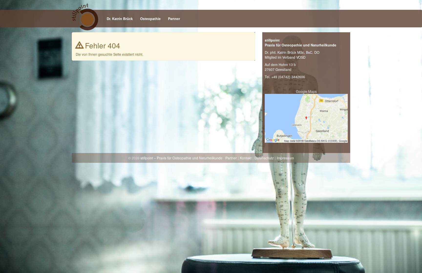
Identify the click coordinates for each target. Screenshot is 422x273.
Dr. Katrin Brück (120, 18)
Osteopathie (150, 18)
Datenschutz (264, 157)
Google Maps (306, 91)
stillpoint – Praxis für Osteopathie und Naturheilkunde (181, 157)
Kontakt (246, 157)
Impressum (285, 157)
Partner (174, 18)
